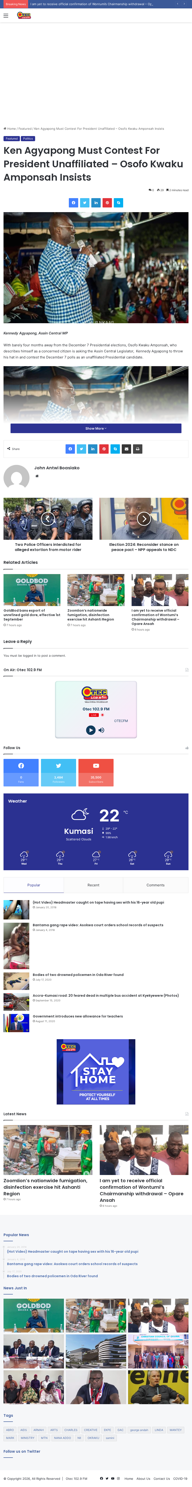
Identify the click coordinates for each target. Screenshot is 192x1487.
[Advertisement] (96, 91)
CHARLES (71, 1430)
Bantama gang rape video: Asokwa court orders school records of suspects (98, 925)
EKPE (107, 1430)
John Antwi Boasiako (57, 468)
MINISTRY (27, 1438)
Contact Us (162, 1478)
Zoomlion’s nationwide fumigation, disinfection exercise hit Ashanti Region (90, 615)
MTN (44, 1438)
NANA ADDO (62, 1438)
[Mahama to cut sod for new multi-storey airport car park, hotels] (96, 1351)
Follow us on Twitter (22, 1451)
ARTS (54, 1430)
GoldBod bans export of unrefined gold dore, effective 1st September (32, 615)
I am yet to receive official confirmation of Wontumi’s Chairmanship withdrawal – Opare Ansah (155, 617)
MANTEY (176, 1430)
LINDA (159, 1430)
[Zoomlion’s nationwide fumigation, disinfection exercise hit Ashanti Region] (95, 590)
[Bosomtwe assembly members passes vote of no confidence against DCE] (34, 1387)
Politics (28, 138)
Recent (93, 885)
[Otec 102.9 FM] (38, 15)
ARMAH (38, 1430)
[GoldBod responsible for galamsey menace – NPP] (96, 1387)
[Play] (91, 730)
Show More (94, 428)
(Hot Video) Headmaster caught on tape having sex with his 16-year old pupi (98, 902)
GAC (121, 1430)
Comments (156, 885)
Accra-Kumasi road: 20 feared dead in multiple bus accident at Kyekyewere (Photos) (106, 995)
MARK (10, 1438)
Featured (25, 128)
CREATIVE (90, 1430)
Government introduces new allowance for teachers (78, 1016)
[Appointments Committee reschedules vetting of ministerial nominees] (34, 1351)
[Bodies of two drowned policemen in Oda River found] (16, 981)
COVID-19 (180, 1478)
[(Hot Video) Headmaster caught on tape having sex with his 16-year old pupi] (16, 909)
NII (79, 1438)
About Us (143, 1478)
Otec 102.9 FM (76, 1478)
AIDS (23, 1430)
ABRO (10, 1430)
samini (110, 1438)
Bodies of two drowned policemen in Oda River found (78, 974)
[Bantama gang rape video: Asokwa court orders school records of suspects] (16, 946)
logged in (30, 655)
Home (11, 128)
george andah (139, 1430)
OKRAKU (93, 1438)
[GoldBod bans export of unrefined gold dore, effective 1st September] (32, 590)
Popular (33, 885)
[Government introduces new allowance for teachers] (16, 1023)
